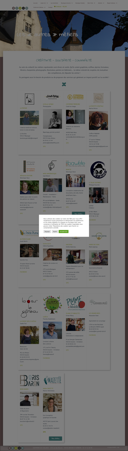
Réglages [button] (47, 231)
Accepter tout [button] (63, 231)
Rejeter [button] (55, 231)
